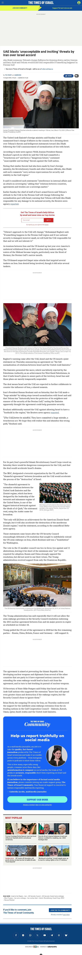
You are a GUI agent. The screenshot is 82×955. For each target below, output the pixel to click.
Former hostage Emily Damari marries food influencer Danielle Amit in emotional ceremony (20, 838)
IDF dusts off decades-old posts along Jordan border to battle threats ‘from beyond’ (20, 860)
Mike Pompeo (8, 898)
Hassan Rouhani (9, 900)
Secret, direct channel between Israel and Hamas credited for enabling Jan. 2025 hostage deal (52, 838)
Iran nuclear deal (32, 898)
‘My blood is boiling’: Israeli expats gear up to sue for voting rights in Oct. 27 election (53, 859)
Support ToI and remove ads (62, 8)
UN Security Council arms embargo (53, 896)
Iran (25, 896)
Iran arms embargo (20, 898)
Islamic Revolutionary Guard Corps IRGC (51, 898)
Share (70, 76)
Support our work (37, 799)
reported (14, 204)
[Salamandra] (52, 946)
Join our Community (19, 8)
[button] (78, 2)
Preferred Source (47, 69)
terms (46, 224)
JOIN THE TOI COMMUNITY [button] (60, 910)
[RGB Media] (37, 947)
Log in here (66, 914)
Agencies (18, 75)
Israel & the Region (17, 896)
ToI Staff (8, 75)
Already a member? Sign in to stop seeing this (37, 805)
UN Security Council (34, 896)
